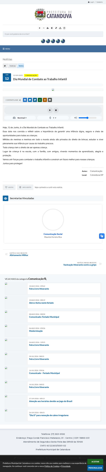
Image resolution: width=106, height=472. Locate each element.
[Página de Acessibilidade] (64, 28)
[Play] (50, 110)
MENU (7, 49)
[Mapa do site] (60, 28)
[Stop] (56, 110)
